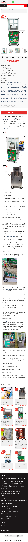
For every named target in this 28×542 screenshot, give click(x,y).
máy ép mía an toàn (18, 86)
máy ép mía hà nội (19, 93)
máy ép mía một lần (5, 97)
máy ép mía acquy (10, 86)
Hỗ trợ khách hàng (5, 530)
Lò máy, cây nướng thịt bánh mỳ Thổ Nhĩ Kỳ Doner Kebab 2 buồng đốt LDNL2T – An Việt (21, 443)
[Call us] (13, 2)
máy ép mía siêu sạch (5, 99)
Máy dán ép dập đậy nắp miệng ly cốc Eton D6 (7, 465)
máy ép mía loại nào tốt (20, 95)
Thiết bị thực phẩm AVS (19, 101)
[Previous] (3, 30)
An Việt (6, 128)
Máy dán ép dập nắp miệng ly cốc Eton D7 (6, 401)
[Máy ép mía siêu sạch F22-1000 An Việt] (7, 413)
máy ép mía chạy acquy (7, 90)
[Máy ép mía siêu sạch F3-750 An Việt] (21, 456)
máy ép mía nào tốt (22, 97)
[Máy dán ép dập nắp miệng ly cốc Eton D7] (7, 393)
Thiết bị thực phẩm (10, 9)
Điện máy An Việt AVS (7, 84)
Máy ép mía (18, 82)
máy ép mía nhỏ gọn (13, 98)
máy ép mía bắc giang (10, 87)
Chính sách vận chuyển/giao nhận (9, 506)
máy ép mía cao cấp (13, 88)
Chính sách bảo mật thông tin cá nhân (10, 514)
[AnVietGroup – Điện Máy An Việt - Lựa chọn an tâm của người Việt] (6, 2)
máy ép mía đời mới (10, 91)
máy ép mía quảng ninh (22, 98)
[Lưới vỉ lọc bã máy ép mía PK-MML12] (7, 434)
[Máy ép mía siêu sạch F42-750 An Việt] (21, 413)
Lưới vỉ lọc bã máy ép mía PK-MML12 (7, 442)
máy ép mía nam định (13, 97)
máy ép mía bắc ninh (19, 87)
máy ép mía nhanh (4, 98)
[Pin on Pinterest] (12, 106)
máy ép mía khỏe (11, 95)
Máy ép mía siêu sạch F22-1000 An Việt (6, 422)
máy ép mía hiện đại (21, 94)
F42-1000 (5, 119)
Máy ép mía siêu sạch (19, 118)
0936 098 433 (19, 2)
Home (2, 9)
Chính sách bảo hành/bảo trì (7, 509)
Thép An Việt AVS (10, 101)
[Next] (25, 30)
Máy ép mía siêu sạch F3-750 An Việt (21, 465)
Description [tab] (7, 113)
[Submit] (25, 5)
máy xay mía (3, 101)
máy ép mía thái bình (14, 99)
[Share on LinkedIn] (14, 106)
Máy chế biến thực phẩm (6, 11)
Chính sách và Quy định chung (8, 519)
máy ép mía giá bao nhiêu (19, 91)
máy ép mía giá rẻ (11, 93)
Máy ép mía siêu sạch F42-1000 (12, 321)
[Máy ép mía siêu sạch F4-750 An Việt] (21, 393)
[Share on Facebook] (4, 106)
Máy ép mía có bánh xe (17, 90)
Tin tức (2, 528)
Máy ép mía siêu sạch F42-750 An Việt (20, 422)
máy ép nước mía (22, 99)
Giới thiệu (3, 525)
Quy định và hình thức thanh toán (9, 516)
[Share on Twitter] (7, 106)
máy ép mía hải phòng (11, 94)
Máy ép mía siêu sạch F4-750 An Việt (21, 401)
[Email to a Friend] (9, 106)
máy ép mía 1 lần (21, 84)
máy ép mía (15, 84)
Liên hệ (18, 538)
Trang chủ (10, 538)
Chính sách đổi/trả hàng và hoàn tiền (10, 511)
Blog (15, 538)
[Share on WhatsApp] (2, 106)
